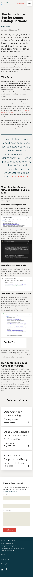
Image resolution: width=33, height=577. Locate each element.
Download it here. (20, 176)
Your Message (7, 511)
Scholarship (5, 559)
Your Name (6, 495)
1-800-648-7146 (7, 543)
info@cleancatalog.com (10, 491)
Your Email (6, 503)
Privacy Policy (5, 564)
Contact (3, 555)
